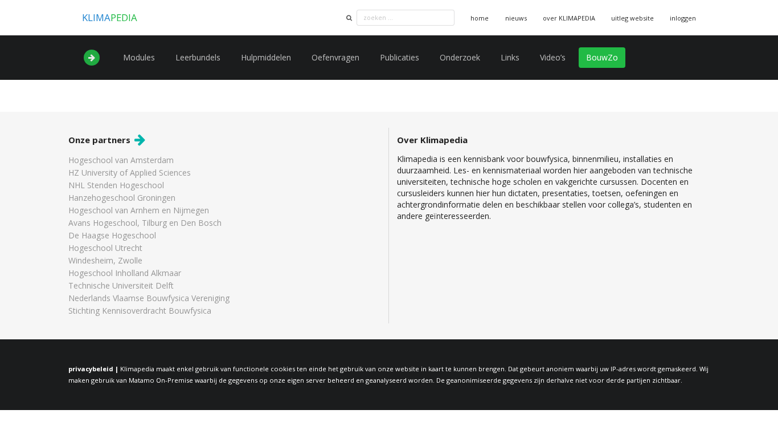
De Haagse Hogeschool (112, 235)
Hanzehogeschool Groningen (121, 197)
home (479, 18)
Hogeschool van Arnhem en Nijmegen (138, 210)
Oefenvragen (335, 57)
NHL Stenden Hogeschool (116, 185)
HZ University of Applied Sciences (129, 172)
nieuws (516, 18)
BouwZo (602, 57)
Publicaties (399, 57)
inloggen (683, 18)
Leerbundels (197, 57)
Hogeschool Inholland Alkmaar (124, 272)
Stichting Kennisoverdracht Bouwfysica (139, 310)
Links (510, 57)
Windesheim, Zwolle (105, 260)
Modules (139, 57)
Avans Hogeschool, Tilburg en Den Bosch (145, 222)
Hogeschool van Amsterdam (121, 160)
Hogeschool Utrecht (105, 247)
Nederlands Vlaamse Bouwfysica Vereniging (149, 298)
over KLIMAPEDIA (569, 18)
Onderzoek (460, 57)
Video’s (553, 57)
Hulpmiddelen (266, 57)
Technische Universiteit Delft (121, 285)
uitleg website (632, 18)
